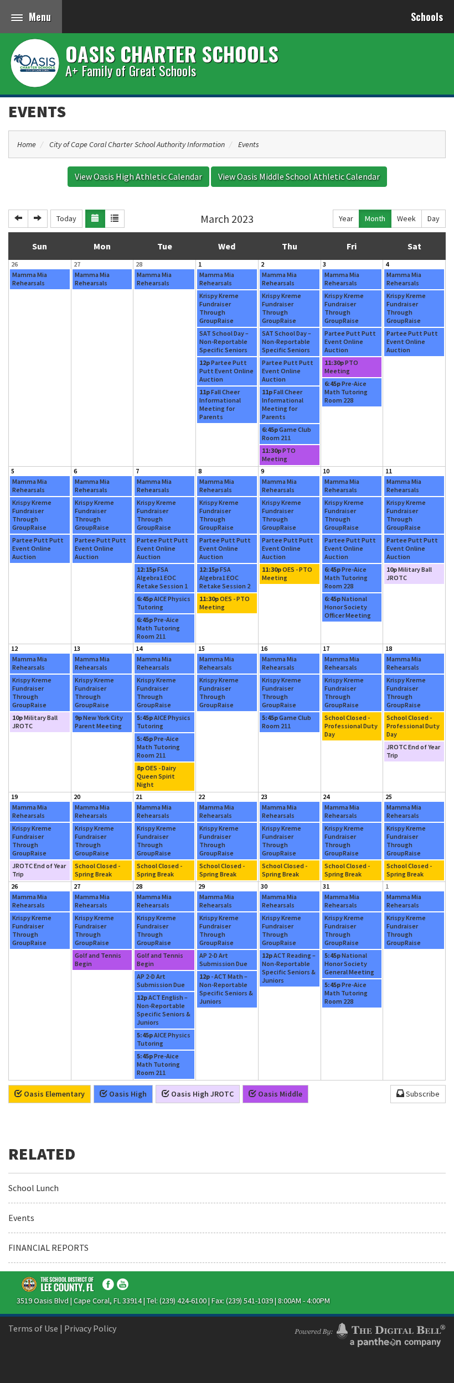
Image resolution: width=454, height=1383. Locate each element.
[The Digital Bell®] (370, 1333)
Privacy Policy (90, 1328)
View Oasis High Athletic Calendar (138, 176)
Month (375, 218)
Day (433, 218)
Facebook (108, 1284)
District (58, 1284)
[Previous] (18, 219)
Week (406, 218)
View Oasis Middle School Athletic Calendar (299, 176)
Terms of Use (33, 1328)
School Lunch (33, 1187)
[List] (115, 219)
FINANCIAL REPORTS (48, 1247)
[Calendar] (95, 219)
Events (37, 111)
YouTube (122, 1284)
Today (66, 218)
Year (346, 218)
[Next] (38, 219)
